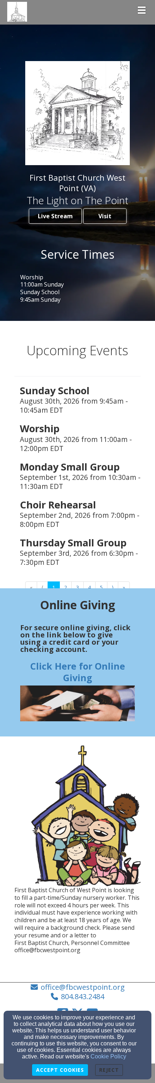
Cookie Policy (108, 1056)
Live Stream (55, 216)
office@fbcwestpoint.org (83, 987)
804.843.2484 (82, 996)
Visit (104, 216)
